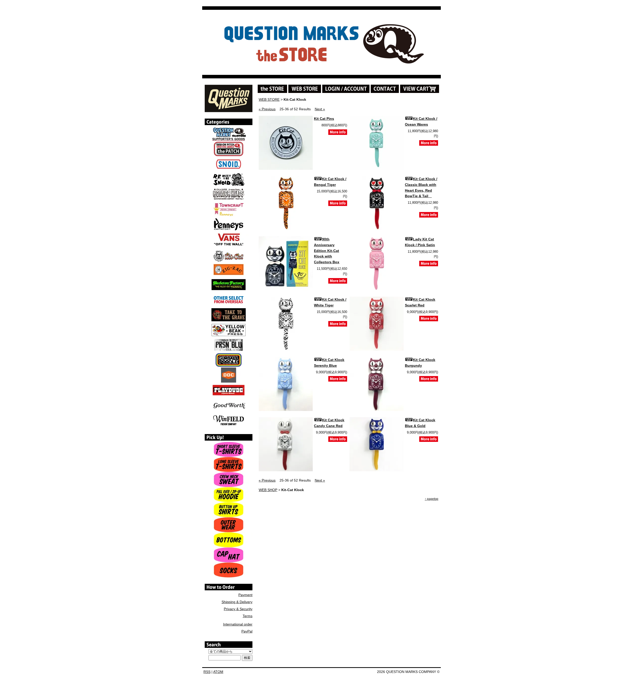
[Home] (228, 110)
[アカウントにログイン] (345, 89)
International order (237, 624)
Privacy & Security (238, 609)
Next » (320, 109)
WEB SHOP (268, 490)
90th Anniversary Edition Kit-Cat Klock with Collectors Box (326, 250)
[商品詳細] (337, 135)
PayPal (246, 631)
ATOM (218, 672)
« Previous (267, 109)
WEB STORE (269, 99)
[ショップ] (272, 89)
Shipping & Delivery (237, 602)
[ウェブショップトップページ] (304, 89)
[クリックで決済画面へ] (419, 89)
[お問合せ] (385, 89)
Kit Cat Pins (324, 119)
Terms (247, 616)
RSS (206, 672)
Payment (245, 595)
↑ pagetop (431, 498)
